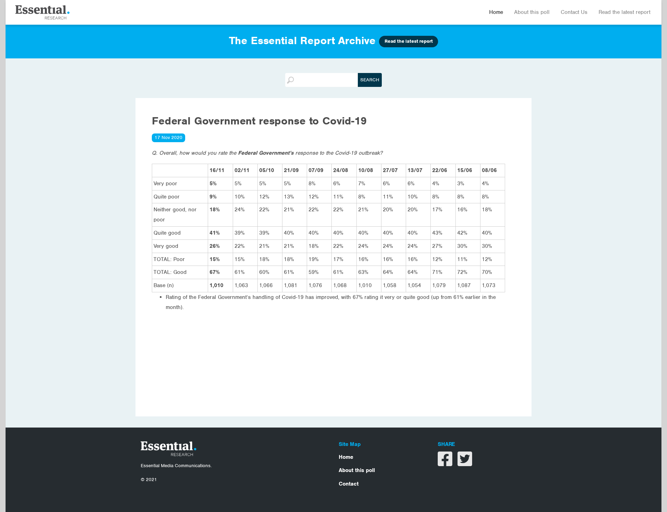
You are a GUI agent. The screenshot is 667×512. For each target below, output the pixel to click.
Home (496, 12)
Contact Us (574, 12)
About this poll (532, 12)
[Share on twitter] (465, 463)
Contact (349, 483)
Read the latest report (624, 12)
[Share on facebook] (446, 463)
